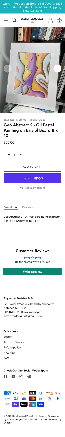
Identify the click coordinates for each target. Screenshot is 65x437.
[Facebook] (5, 376)
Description (11, 207)
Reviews (27, 207)
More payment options (32, 187)
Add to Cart (32, 166)
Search (8, 336)
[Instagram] (21, 376)
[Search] (14, 21)
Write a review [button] (32, 271)
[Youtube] (13, 376)
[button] (8, 69)
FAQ (6, 358)
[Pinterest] (29, 376)
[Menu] (6, 20)
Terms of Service (14, 342)
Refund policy (12, 347)
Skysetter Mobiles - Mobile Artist (24, 119)
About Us (9, 353)
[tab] (13, 207)
